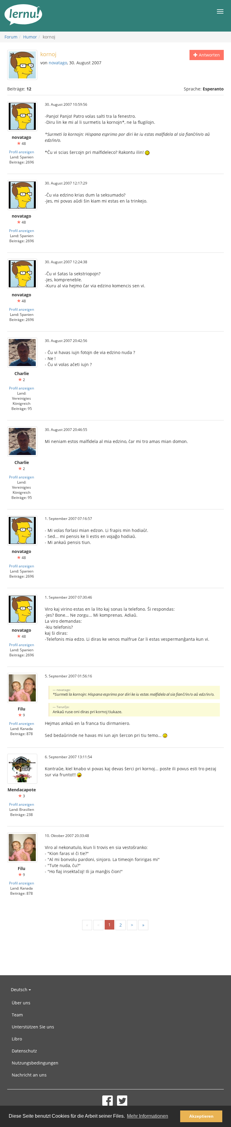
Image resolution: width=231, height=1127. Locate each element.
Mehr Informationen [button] (147, 1116)
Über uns (21, 1003)
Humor (30, 37)
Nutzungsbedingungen (35, 1063)
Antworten (209, 55)
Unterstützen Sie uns (33, 1027)
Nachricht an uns (29, 1075)
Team (17, 1015)
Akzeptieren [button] (201, 1116)
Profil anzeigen (21, 151)
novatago (58, 63)
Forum (11, 37)
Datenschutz (24, 1051)
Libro (17, 1039)
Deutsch (20, 989)
